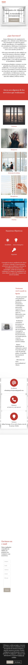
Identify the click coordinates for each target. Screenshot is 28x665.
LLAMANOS (14, 20)
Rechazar (17, 662)
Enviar (7, 590)
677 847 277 (10, 407)
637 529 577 (18, 407)
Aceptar (10, 662)
